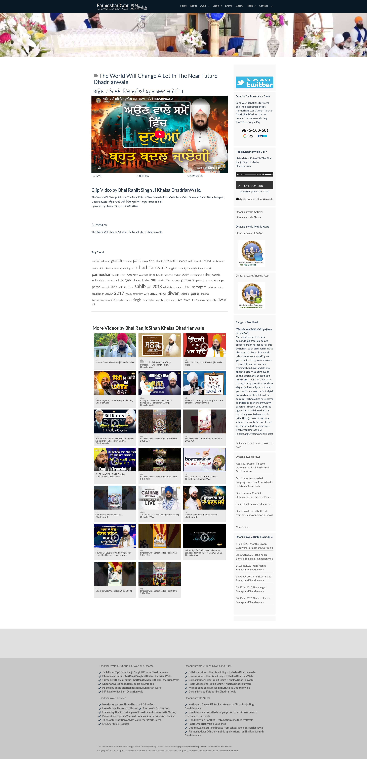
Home (183, 6)
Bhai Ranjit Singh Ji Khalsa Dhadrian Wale (210, 746)
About (193, 6)
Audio (203, 6)
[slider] (269, 174)
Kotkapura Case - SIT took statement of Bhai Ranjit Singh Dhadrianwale (253, 467)
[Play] (238, 174)
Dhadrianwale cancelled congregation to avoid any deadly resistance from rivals (254, 482)
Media (249, 6)
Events (228, 6)
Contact (263, 6)
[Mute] (263, 174)
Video (216, 6)
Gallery (239, 6)
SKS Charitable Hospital (115, 723)
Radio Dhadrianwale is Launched (254, 504)
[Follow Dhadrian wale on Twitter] (262, 747)
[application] (254, 174)
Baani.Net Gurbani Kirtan (226, 750)
